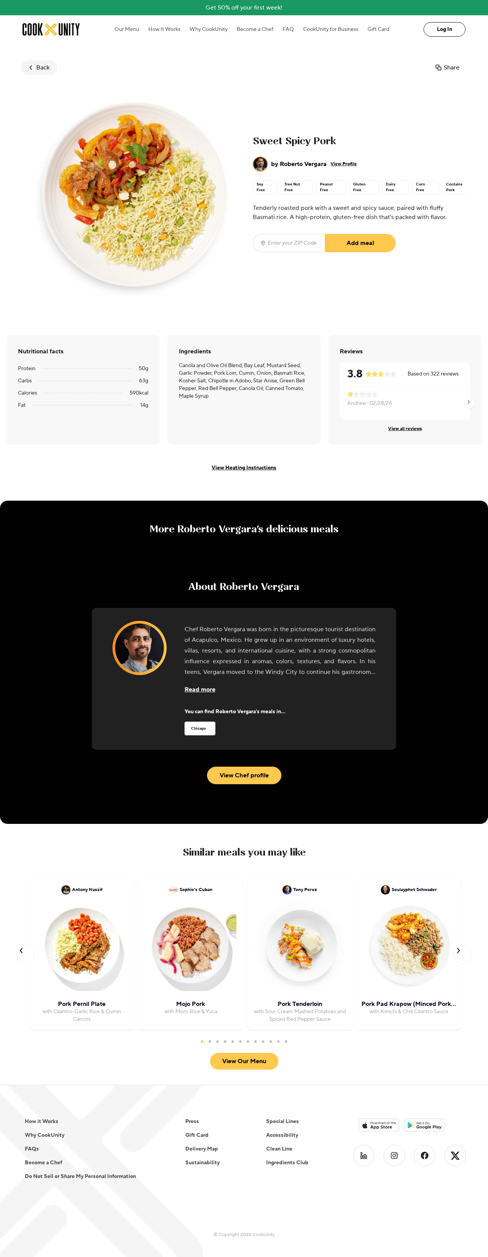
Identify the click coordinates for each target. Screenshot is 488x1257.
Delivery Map (201, 1149)
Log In (444, 29)
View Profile (344, 164)
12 (286, 1041)
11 (278, 1041)
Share (451, 67)
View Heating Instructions (244, 467)
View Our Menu (244, 1061)
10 (270, 1041)
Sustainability (202, 1162)
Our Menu (126, 29)
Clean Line (279, 1149)
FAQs (32, 1149)
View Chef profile (244, 775)
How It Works (164, 29)
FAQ (288, 29)
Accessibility (282, 1135)
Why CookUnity (208, 29)
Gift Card (378, 29)
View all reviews (405, 429)
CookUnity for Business (330, 29)
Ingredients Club (287, 1162)
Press (192, 1121)
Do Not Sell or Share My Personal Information (80, 1176)
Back (43, 67)
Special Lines (282, 1121)
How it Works (41, 1121)
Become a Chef (255, 29)
